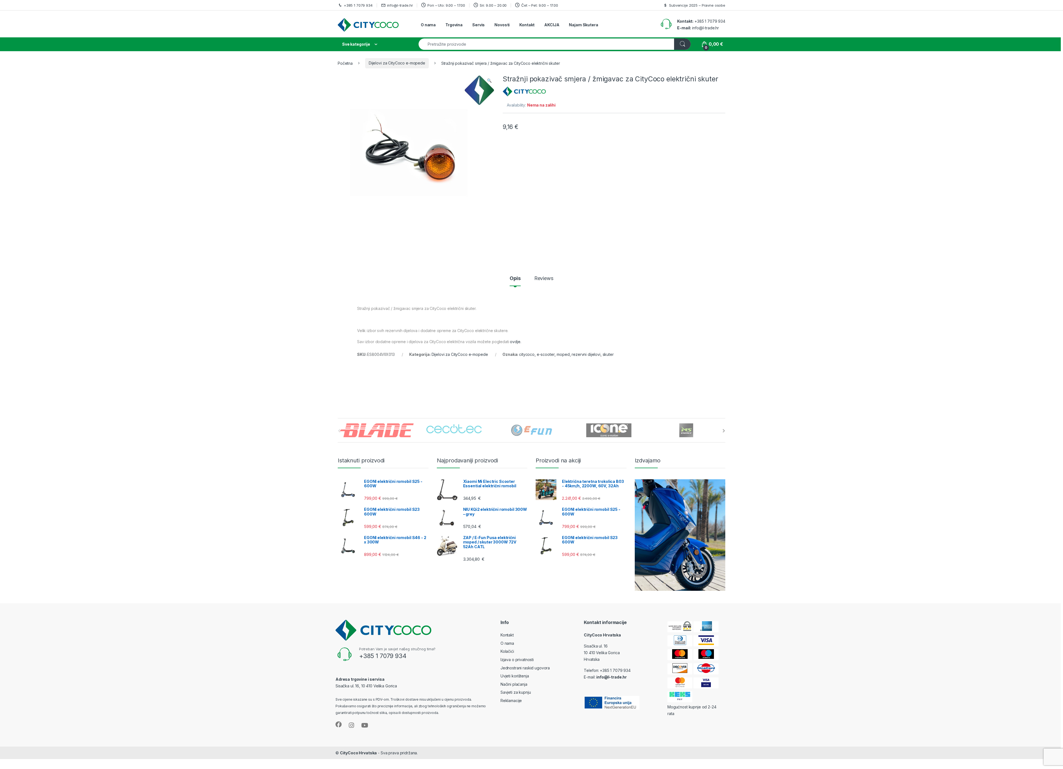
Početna (345, 63)
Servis (478, 24)
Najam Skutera (583, 24)
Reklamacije (511, 700)
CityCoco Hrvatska (358, 752)
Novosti (502, 24)
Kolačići (507, 651)
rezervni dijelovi (586, 354)
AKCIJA (551, 24)
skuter (608, 354)
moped (563, 354)
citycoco (527, 354)
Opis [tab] (515, 278)
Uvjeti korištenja (514, 676)
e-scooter (546, 354)
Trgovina (454, 24)
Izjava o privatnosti (517, 659)
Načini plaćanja (513, 684)
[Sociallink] (339, 724)
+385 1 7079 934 (358, 5)
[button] (489, 80)
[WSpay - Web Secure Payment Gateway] (680, 626)
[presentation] (724, 431)
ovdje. (515, 341)
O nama (428, 24)
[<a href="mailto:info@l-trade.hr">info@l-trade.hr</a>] (384, 5)
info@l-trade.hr (400, 5)
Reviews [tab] (543, 278)
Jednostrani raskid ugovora (525, 668)
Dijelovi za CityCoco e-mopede (397, 63)
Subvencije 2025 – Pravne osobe (697, 5)
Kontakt (527, 24)
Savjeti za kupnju (515, 692)
